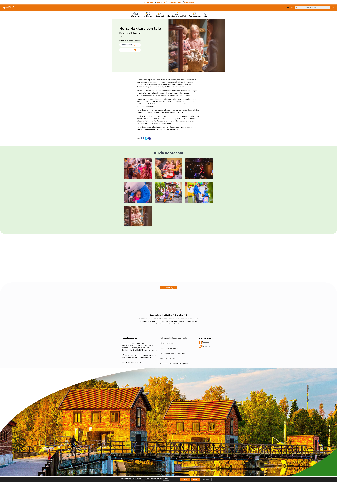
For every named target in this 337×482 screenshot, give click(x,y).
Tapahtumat (195, 16)
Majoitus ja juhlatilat (176, 16)
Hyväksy (185, 479)
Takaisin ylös (169, 288)
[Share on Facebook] (142, 138)
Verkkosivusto (126, 45)
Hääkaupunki (189, 2)
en (292, 7)
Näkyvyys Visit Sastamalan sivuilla (173, 338)
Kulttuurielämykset (175, 2)
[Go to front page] (7, 7)
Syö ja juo (148, 16)
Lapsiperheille (149, 2)
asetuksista (166, 480)
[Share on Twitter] (146, 138)
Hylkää (195, 479)
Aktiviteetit (161, 2)
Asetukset (206, 479)
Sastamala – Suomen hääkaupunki (174, 364)
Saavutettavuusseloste (169, 348)
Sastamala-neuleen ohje (169, 358)
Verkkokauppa (127, 50)
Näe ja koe (135, 16)
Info (205, 16)
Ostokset (160, 16)
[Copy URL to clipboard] (150, 138)
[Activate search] (332, 7)
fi (288, 7)
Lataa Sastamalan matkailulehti (172, 353)
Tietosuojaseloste (167, 343)
